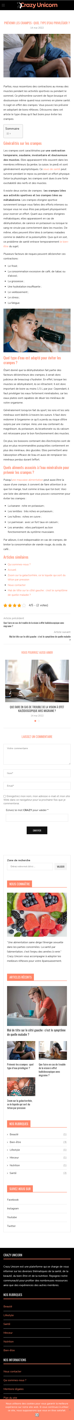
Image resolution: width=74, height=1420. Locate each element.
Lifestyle (38, 1150)
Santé (38, 1173)
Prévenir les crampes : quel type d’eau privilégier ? (20, 1066)
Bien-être (38, 1142)
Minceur (38, 1157)
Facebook (13, 1199)
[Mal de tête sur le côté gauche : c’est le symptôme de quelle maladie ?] (37, 1006)
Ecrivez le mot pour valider (27, 810)
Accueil (12, 570)
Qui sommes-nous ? (19, 564)
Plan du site (10, 1398)
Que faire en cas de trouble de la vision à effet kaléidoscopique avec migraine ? (37, 709)
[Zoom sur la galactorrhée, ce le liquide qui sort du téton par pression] (21, 1086)
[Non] (69, 1409)
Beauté (38, 1134)
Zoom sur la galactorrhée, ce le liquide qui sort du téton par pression (19, 1104)
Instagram (13, 1208)
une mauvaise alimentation (27, 480)
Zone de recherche (18, 860)
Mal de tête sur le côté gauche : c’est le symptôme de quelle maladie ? (36, 1032)
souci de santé (51, 169)
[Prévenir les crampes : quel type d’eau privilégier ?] (21, 1050)
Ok (37, 1415)
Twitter (11, 1226)
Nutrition (38, 1165)
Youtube (12, 1217)
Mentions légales (13, 1389)
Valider (60, 866)
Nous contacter (17, 585)
